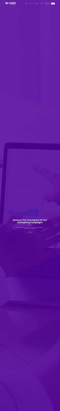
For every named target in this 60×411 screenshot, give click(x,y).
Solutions (31, 3)
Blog (42, 3)
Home (26, 3)
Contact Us (47, 3)
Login (53, 3)
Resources (37, 3)
